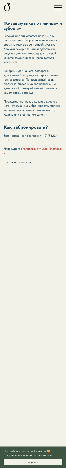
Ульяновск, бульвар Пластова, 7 (33, 150)
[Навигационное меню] (58, 7)
